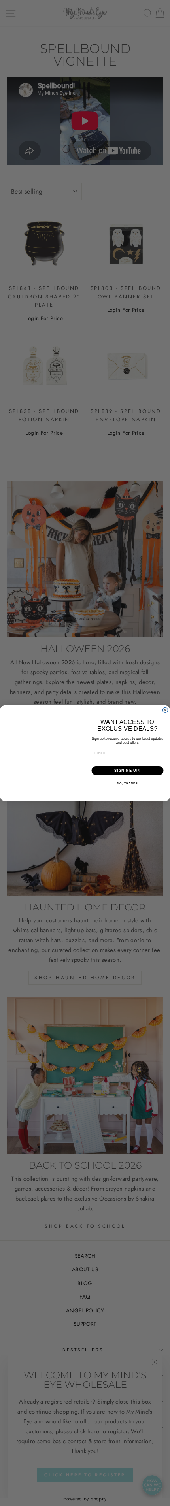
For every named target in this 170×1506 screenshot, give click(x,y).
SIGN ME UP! (127, 770)
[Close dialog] (165, 704)
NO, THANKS (127, 783)
